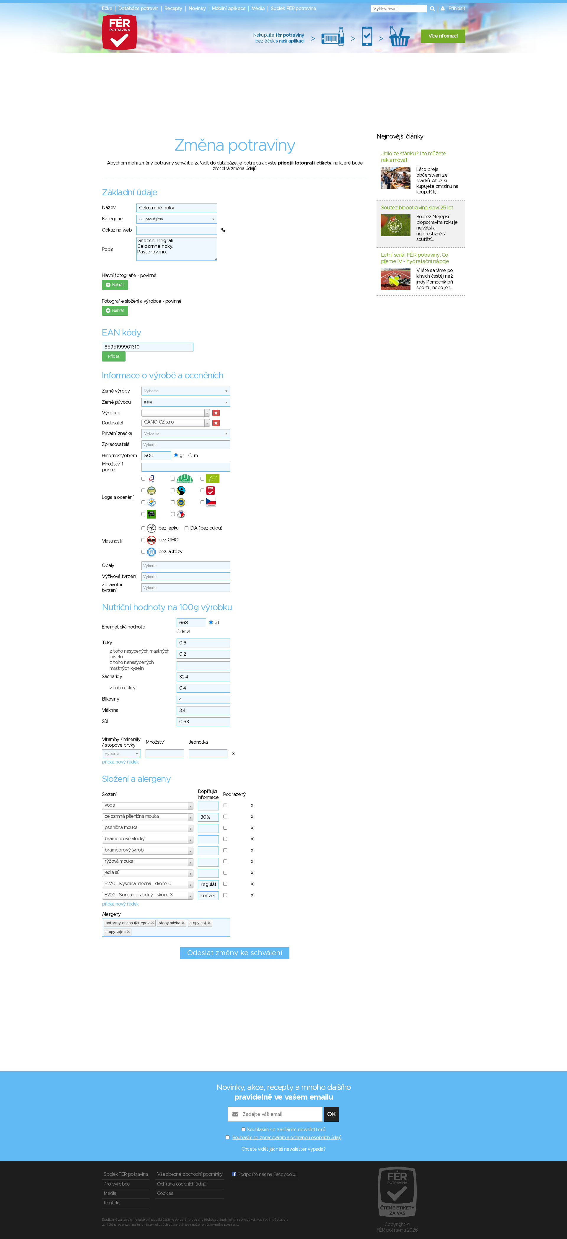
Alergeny (111, 914)
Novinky (197, 8)
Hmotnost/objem (119, 455)
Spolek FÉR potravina (293, 8)
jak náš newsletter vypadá (296, 1149)
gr (182, 455)
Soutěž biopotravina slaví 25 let (417, 208)
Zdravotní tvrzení (112, 587)
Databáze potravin (138, 8)
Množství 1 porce (112, 467)
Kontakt (112, 1203)
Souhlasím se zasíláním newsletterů (286, 1129)
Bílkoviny (110, 699)
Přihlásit (457, 8)
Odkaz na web (117, 230)
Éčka (107, 8)
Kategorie (112, 218)
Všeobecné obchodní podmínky (189, 1174)
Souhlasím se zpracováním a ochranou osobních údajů (286, 1137)
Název (108, 207)
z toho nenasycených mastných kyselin (132, 665)
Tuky (107, 642)
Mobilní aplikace (228, 8)
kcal (186, 631)
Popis (107, 249)
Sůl (105, 721)
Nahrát (117, 285)
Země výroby (116, 391)
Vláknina (110, 710)
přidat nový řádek (120, 762)
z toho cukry (122, 688)
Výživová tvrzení (119, 576)
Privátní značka (117, 433)
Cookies (165, 1193)
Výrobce (111, 413)
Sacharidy (112, 676)
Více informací (442, 36)
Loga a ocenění (117, 497)
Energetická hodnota (123, 627)
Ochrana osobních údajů (181, 1184)
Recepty (173, 8)
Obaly (108, 565)
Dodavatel (112, 423)
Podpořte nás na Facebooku (266, 1174)
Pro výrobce (117, 1184)
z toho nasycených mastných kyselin (139, 654)
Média (258, 8)
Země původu (116, 402)
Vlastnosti (112, 541)
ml (196, 455)
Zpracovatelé (115, 444)
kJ (217, 623)
